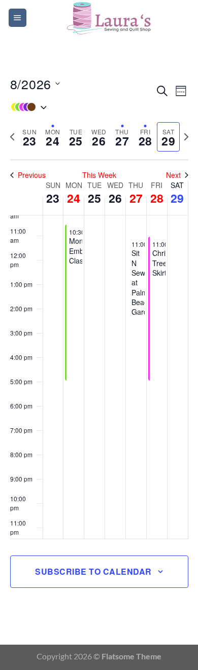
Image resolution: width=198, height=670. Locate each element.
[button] (82, 107)
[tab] (30, 137)
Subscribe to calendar (93, 571)
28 (156, 198)
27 (136, 198)
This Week (99, 175)
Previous (32, 175)
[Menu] (17, 18)
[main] (99, 340)
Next (173, 175)
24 (73, 198)
